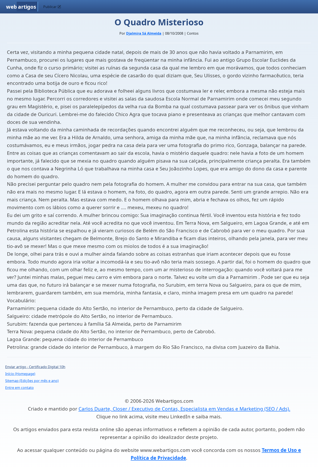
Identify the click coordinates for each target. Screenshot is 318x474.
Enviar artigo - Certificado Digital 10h (35, 366)
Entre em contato (19, 387)
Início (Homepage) (20, 373)
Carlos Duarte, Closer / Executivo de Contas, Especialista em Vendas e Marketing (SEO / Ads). (184, 408)
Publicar (50, 6)
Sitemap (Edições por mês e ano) (32, 380)
